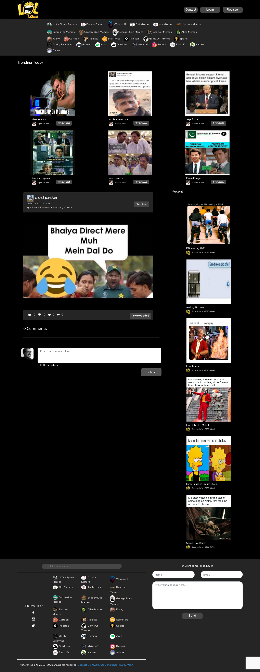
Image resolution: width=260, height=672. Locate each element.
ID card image (193, 178)
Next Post (141, 204)
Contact (190, 9)
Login (210, 9)
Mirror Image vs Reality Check (201, 484)
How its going (193, 366)
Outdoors (122, 44)
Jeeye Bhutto (192, 119)
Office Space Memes (65, 24)
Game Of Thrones (159, 38)
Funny (56, 38)
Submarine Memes (64, 32)
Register (233, 9)
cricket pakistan (46, 197)
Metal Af (143, 44)
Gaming (86, 44)
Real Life (181, 44)
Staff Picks (114, 38)
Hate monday (39, 119)
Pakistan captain (41, 178)
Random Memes (191, 24)
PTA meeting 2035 (195, 248)
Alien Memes (189, 32)
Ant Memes (165, 24)
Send (192, 615)
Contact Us (84, 665)
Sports (184, 38)
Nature (200, 44)
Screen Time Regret (196, 543)
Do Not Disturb (95, 24)
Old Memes (142, 24)
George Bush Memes (130, 32)
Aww (104, 44)
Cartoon (74, 38)
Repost (161, 44)
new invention (116, 178)
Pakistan (135, 38)
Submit (151, 372)
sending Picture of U (196, 307)
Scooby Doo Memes (96, 32)
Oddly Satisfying (63, 44)
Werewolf (120, 24)
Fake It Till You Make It (198, 425)
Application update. (119, 119)
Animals (93, 38)
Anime (56, 50)
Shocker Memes (162, 32)
